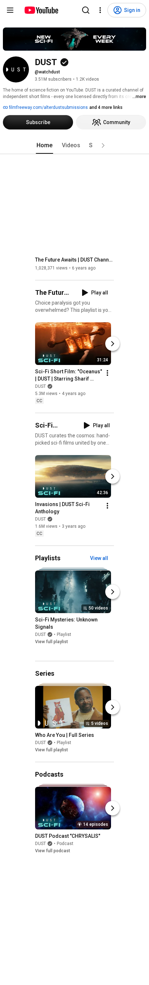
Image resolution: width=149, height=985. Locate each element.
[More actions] (107, 373)
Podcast (65, 843)
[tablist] (74, 145)
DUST (40, 386)
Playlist (64, 634)
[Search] (85, 10)
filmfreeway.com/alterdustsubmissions (48, 107)
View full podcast (52, 850)
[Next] (112, 343)
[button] (103, 145)
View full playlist (51, 641)
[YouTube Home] (41, 10)
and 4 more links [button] (106, 107)
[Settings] (100, 10)
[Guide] (10, 10)
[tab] (44, 145)
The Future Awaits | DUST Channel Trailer (74, 260)
